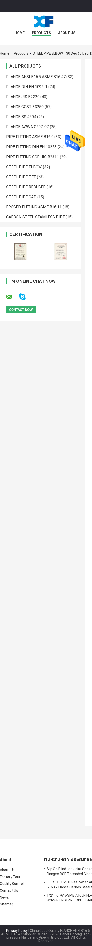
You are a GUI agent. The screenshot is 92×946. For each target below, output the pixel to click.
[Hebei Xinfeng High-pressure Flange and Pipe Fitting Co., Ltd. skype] (25, 297)
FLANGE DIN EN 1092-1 (26, 86)
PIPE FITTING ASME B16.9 (29, 137)
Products (41, 33)
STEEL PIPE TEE (21, 177)
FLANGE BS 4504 (21, 116)
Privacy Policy (17, 931)
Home (20, 33)
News (4, 897)
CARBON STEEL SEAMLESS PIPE (35, 217)
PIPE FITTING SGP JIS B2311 (32, 157)
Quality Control (12, 884)
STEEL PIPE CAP (21, 197)
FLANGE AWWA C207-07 (27, 126)
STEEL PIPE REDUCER (26, 187)
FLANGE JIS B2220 (22, 96)
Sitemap (7, 904)
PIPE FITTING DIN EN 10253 (31, 147)
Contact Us (9, 890)
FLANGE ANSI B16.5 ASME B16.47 (36, 76)
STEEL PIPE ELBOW (48, 53)
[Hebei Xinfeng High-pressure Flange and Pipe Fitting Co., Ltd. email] (12, 297)
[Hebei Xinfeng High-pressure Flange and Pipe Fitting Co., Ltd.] (46, 21)
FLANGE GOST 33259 (25, 106)
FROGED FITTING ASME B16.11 (34, 207)
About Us (66, 33)
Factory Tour (10, 877)
